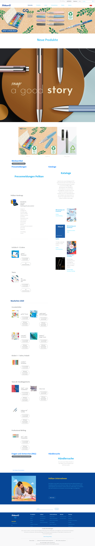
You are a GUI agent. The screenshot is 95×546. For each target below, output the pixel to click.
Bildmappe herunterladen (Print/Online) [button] (25, 324)
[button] (28, 142)
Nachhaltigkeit (52, 522)
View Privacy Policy (47, 536)
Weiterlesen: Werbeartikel (19, 163)
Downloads (42, 520)
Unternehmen (54, 5)
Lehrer (45, 5)
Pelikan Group (52, 516)
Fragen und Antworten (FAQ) (24, 454)
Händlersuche (54, 454)
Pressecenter (70, 526)
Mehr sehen (52, 497)
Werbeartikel (17, 161)
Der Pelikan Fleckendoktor (18, 470)
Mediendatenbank (71, 524)
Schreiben (32, 516)
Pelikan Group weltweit (53, 518)
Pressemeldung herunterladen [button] (25, 259)
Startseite (30, 5)
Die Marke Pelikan (63, 518)
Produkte (38, 5)
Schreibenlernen (42, 516)
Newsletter (70, 518)
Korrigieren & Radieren (34, 524)
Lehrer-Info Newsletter (44, 522)
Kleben (31, 522)
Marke (62, 5)
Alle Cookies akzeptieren (61, 540)
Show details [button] (31, 540)
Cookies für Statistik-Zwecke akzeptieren (45, 540)
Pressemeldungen (19, 167)
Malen (31, 518)
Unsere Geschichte (63, 516)
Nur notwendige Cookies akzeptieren (47, 543)
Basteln (31, 520)
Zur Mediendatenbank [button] (25, 264)
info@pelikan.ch (14, 523)
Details (56, 509)
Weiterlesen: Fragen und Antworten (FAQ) (22, 456)
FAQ (80, 1)
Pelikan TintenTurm (53, 524)
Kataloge (52, 167)
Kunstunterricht (42, 518)
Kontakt (69, 516)
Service (69, 5)
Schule (31, 526)
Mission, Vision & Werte (54, 520)
